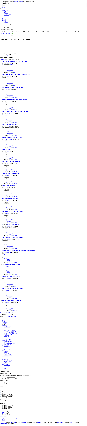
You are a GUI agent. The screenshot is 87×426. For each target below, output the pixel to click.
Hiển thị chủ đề (2, 373)
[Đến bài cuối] (14, 72)
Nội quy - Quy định (3, 416)
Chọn (6, 54)
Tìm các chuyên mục (5, 322)
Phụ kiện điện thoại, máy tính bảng (10, 343)
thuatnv (7, 187)
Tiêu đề (1, 59)
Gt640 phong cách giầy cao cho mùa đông (11, 264)
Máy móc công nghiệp (8, 355)
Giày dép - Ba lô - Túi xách (8, 339)
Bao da (3, 18)
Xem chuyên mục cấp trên (8, 48)
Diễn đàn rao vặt (5, 10)
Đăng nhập (16, 1)
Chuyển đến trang (5, 35)
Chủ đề (4, 59)
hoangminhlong (8, 239)
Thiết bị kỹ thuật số (7, 354)
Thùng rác (6, 368)
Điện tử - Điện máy (5, 350)
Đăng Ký (21, 1)
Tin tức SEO (6, 329)
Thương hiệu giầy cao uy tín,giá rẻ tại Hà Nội (11, 173)
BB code (3, 410)
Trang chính (4, 323)
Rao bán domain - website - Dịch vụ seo (10, 333)
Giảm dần (5, 383)
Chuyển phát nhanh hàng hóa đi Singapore (11, 300)
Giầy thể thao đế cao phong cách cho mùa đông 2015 (13, 288)
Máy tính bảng (6, 342)
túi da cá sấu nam (60, 422)
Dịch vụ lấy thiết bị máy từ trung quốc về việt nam (12, 211)
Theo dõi (3, 320)
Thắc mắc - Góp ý (7, 327)
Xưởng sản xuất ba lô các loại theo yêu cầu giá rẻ (12, 237)
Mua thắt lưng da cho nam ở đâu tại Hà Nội (11, 124)
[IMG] (3, 412)
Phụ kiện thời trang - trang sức (9, 338)
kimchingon (8, 213)
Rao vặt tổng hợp (5, 359)
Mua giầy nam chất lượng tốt (13, 224)
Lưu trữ (3, 419)
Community (6, 13)
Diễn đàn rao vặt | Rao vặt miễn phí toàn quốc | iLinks (11, 418)
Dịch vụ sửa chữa (7, 349)
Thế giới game (6, 362)
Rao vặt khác (6, 363)
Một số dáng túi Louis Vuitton (8, 185)
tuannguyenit (8, 226)
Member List (8, 14)
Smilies (3, 411)
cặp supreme (72, 422)
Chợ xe (5, 357)
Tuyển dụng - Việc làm (8, 360)
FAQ (5, 11)
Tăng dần (5, 382)
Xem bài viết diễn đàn (9, 70)
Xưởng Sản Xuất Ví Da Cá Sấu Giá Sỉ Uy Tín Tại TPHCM (14, 61)
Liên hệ (3, 417)
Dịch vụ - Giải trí (5, 364)
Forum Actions (6, 15)
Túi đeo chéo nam (5, 22)
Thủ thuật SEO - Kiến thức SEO (9, 330)
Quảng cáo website (7, 361)
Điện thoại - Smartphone (8, 341)
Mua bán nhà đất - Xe (5, 356)
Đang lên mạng (4, 321)
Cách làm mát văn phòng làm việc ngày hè (11, 276)
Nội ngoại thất (6, 358)
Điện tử (5, 352)
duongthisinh (8, 113)
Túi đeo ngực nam (3, 423)
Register (3, 7)
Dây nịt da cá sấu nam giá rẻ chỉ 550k (10, 149)
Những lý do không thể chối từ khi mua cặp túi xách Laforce (15, 111)
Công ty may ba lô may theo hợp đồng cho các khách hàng (14, 99)
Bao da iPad (4, 19)
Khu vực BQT (4, 325)
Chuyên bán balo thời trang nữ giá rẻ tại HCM (12, 137)
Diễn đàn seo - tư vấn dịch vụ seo (7, 328)
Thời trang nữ (6, 336)
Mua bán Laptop (7, 346)
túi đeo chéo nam (13, 422)
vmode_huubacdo (9, 139)
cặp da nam (39, 422)
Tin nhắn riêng (8, 71)
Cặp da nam (4, 20)
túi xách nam (24, 422)
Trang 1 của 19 (2, 33)
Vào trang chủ (8, 195)
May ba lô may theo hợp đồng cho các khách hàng (12, 87)
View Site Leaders (9, 17)
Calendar (5, 12)
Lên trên (14, 316)
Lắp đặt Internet (6, 348)
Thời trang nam (6, 335)
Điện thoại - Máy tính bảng (6, 340)
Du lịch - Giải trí (7, 365)
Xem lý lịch (8, 69)
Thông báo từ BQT (7, 326)
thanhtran (7, 63)
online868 (7, 89)
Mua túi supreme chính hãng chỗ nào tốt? (11, 161)
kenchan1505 (8, 252)
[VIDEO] (3, 413)
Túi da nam (4, 21)
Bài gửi (10, 54)
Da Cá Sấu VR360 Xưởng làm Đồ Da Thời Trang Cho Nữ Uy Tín (16, 74)
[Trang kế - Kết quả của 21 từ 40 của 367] (9, 33)
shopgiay (7, 175)
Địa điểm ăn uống (7, 367)
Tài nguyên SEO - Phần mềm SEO (10, 331)
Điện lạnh (6, 351)
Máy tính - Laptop (5, 345)
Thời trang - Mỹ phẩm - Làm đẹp (7, 334)
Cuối (11, 33)
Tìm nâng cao (6, 55)
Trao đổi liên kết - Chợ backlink (9, 332)
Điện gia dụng (6, 353)
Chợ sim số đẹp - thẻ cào (8, 344)
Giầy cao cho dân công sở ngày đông (10, 198)
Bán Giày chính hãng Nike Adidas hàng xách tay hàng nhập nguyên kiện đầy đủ (19, 250)
